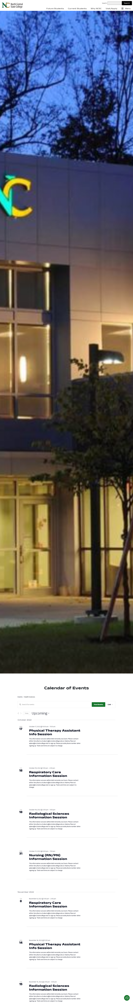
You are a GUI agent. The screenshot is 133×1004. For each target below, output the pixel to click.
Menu (128, 8)
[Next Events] (21, 713)
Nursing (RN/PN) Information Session (48, 856)
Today (26, 713)
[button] (127, 998)
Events (20, 697)
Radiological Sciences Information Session (49, 815)
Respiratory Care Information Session (48, 773)
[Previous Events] (18, 713)
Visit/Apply (111, 8)
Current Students (77, 8)
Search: (104, 3)
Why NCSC (96, 8)
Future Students (55, 8)
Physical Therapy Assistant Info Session (54, 732)
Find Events (98, 704)
